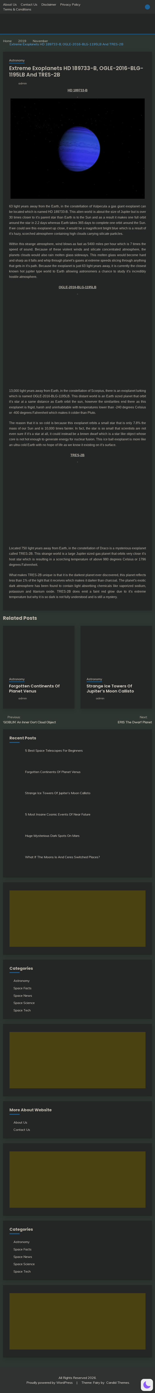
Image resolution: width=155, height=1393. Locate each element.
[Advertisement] (77, 918)
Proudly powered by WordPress (49, 1383)
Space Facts (22, 988)
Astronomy (17, 60)
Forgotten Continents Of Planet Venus (34, 688)
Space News (23, 996)
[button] (147, 1385)
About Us (10, 4)
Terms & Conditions (17, 9)
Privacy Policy (70, 4)
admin (22, 83)
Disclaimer (48, 4)
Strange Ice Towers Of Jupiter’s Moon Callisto (110, 688)
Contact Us (29, 4)
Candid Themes (117, 1383)
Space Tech (22, 1010)
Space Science (24, 1003)
